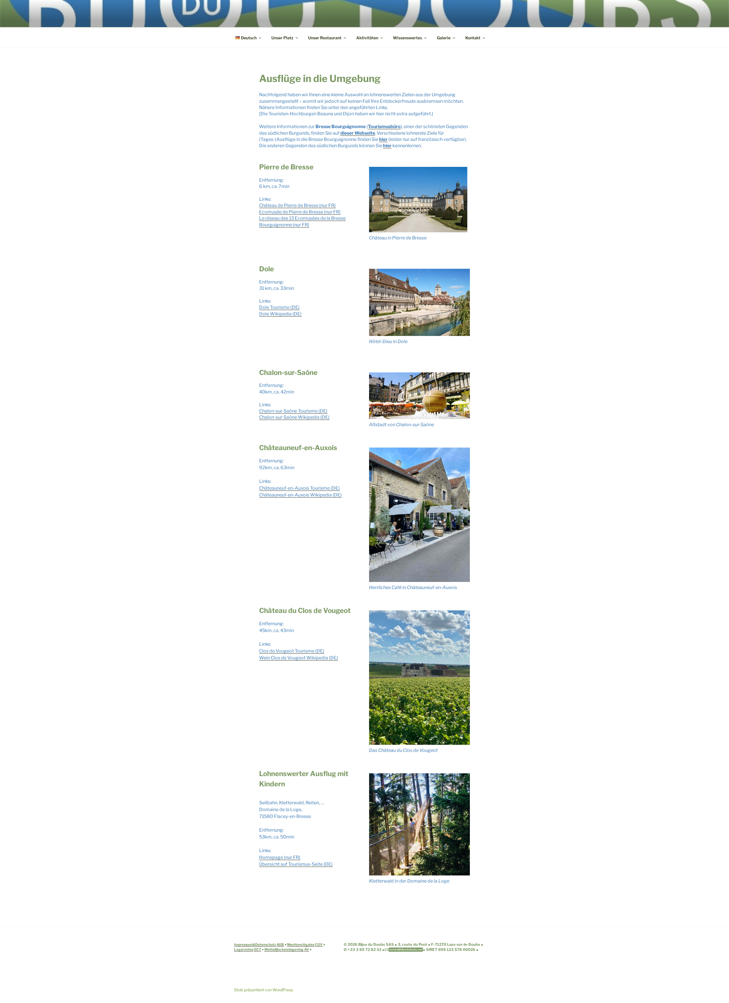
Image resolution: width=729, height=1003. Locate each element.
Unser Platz (282, 37)
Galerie (443, 37)
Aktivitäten (367, 37)
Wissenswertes (407, 37)
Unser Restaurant (324, 37)
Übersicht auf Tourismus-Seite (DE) (296, 864)
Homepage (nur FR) (279, 857)
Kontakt (472, 37)
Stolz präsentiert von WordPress (263, 989)
